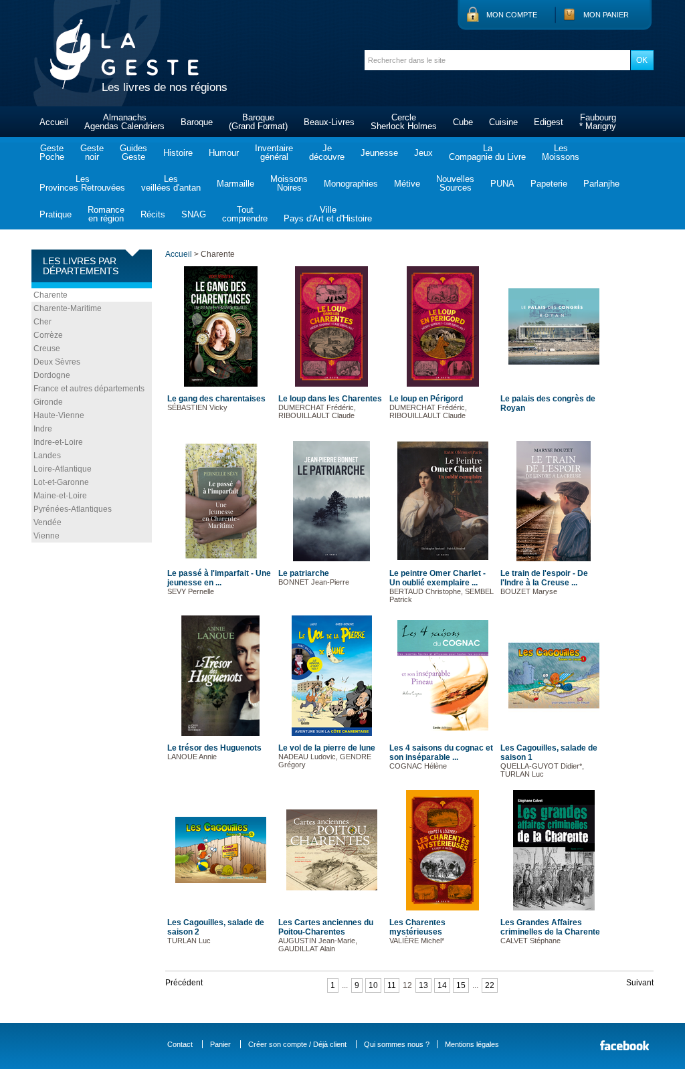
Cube (463, 122)
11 (391, 985)
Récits (152, 214)
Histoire (178, 153)
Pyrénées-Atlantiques (72, 509)
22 (489, 985)
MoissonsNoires (289, 183)
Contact (180, 1044)
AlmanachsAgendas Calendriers (124, 121)
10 (373, 985)
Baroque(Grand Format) (258, 121)
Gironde (48, 402)
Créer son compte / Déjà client (297, 1044)
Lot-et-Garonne (61, 482)
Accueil (53, 122)
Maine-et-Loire (60, 495)
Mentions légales (472, 1044)
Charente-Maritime (67, 308)
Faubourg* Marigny (597, 121)
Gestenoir (92, 152)
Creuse (46, 348)
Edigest (548, 122)
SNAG (193, 214)
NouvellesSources (455, 183)
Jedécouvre (327, 152)
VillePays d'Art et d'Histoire (328, 214)
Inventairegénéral (274, 152)
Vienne (46, 536)
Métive (407, 184)
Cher (42, 321)
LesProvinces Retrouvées (82, 183)
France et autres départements (88, 388)
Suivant (640, 982)
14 (442, 985)
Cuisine (503, 122)
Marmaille (235, 184)
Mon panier (606, 15)
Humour (224, 153)
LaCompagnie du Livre (487, 152)
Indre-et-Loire (58, 442)
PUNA (502, 184)
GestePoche (51, 152)
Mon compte (511, 15)
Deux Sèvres (56, 362)
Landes (47, 455)
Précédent (184, 982)
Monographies (351, 184)
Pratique (55, 214)
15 (461, 985)
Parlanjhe (601, 184)
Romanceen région (106, 214)
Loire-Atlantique (62, 469)
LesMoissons (560, 152)
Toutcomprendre (245, 214)
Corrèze (48, 335)
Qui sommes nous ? (396, 1044)
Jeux (423, 153)
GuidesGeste (133, 152)
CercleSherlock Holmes (404, 121)
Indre (42, 428)
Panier (220, 1044)
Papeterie (548, 184)
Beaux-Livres (329, 122)
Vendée (47, 522)
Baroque (197, 122)
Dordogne (51, 375)
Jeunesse (379, 153)
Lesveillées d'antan (171, 183)
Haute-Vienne (58, 415)
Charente (50, 295)
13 (423, 985)
